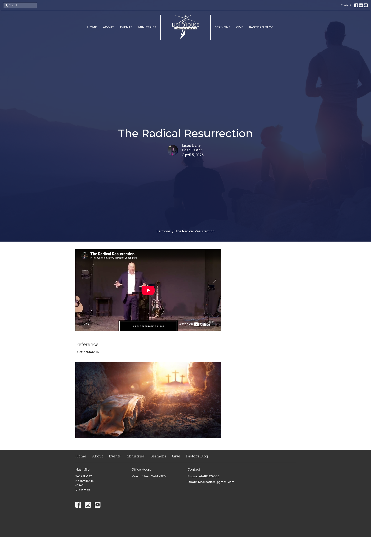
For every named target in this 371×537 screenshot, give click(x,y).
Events (126, 27)
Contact (346, 5)
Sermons (222, 27)
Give (239, 27)
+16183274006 (209, 476)
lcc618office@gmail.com (216, 482)
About (108, 27)
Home (92, 27)
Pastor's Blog (261, 27)
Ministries (147, 27)
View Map (82, 490)
